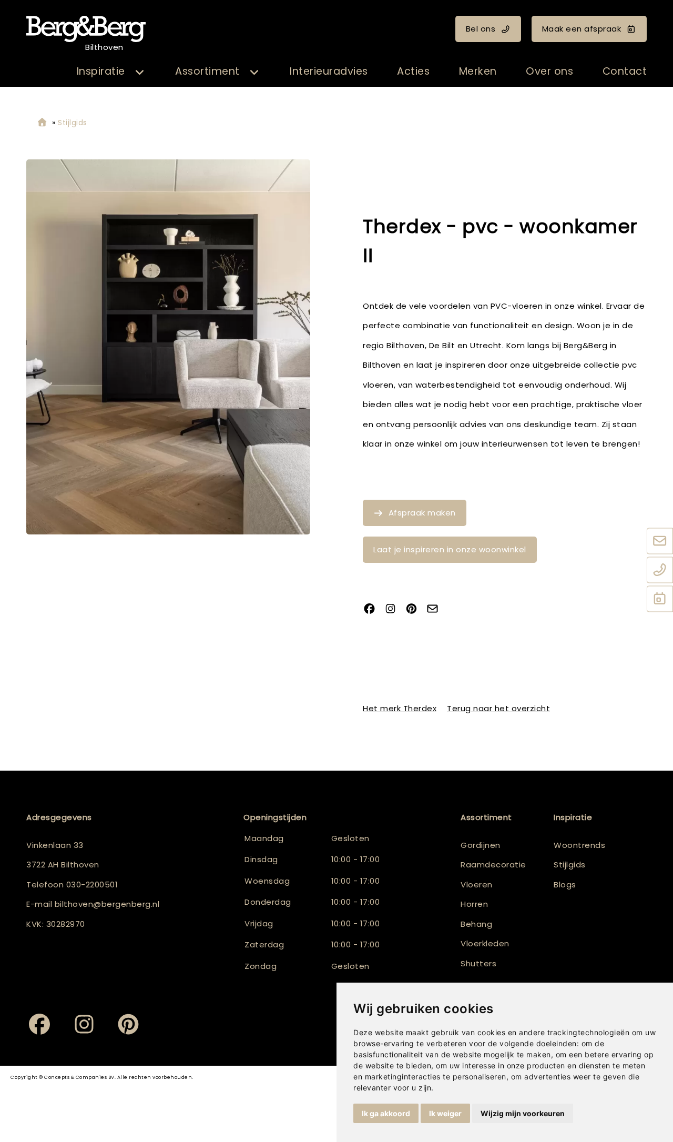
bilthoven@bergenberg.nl (107, 903)
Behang (476, 923)
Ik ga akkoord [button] (386, 1113)
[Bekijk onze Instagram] (394, 609)
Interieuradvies (329, 71)
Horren (474, 903)
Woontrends (579, 845)
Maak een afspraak (581, 28)
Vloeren (477, 884)
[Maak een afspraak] (659, 599)
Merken (478, 71)
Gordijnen (481, 845)
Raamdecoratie (493, 864)
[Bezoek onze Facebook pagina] (373, 609)
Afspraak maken (422, 512)
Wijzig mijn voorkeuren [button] (523, 1113)
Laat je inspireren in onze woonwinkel (449, 549)
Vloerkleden (485, 943)
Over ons (549, 71)
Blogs (565, 884)
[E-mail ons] (659, 541)
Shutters (478, 963)
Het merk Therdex (399, 708)
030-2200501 (92, 884)
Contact (625, 71)
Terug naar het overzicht (498, 708)
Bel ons (481, 28)
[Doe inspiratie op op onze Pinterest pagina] (415, 609)
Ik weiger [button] (445, 1113)
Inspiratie (101, 71)
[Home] (42, 123)
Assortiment (207, 71)
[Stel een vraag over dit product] (436, 609)
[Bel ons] (659, 570)
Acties (413, 71)
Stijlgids (570, 864)
